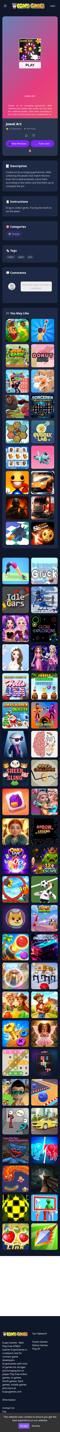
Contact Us (8, 1408)
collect (11, 257)
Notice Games (40, 1345)
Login (52, 5)
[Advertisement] (30, 1286)
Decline (36, 1425)
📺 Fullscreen (42, 143)
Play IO (36, 1348)
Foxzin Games (40, 1341)
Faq (4, 1411)
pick (30, 257)
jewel (21, 257)
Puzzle (13, 234)
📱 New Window (17, 143)
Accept (24, 1425)
